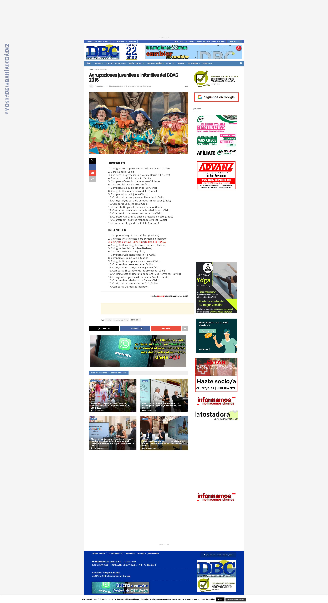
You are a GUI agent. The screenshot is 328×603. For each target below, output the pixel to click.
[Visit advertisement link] (193, 52)
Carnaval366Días (154, 63)
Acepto (256, 599)
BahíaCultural (135, 63)
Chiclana (199, 42)
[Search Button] (241, 63)
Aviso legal (140, 553)
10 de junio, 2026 (150, 448)
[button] (218, 554)
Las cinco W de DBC (115, 553)
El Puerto (206, 42)
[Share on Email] (92, 173)
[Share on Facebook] (92, 167)
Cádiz (176, 42)
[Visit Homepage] (112, 52)
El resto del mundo (115, 63)
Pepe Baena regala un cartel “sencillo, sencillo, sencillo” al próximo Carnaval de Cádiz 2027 (110, 405)
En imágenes (194, 63)
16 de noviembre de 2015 (118, 86)
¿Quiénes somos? (98, 553)
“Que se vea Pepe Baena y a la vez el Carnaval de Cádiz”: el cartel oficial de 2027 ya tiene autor (163, 443)
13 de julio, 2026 (98, 410)
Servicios (207, 63)
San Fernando (189, 42)
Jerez (181, 42)
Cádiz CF (170, 63)
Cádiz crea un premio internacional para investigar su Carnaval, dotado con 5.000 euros (161, 405)
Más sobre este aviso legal (234, 599)
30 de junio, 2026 (150, 410)
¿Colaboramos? (153, 553)
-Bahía (93, 381)
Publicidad (130, 553)
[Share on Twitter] (92, 161)
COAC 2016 (135, 320)
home (91, 69)
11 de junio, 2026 (98, 448)
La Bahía (97, 63)
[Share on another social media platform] (92, 179)
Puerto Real (215, 42)
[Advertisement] (164, 18)
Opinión (180, 63)
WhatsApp (236, 42)
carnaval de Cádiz (121, 320)
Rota (222, 42)
